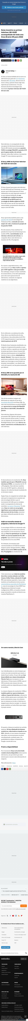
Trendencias (4, 994)
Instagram (16, 915)
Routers (16, 940)
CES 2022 (12, 80)
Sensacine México (18, 1007)
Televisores (9, 766)
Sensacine (16, 975)
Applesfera (4, 970)
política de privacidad (20, 909)
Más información (22, 1019)
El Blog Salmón (17, 994)
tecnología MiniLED (7, 402)
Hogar (3, 932)
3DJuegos (16, 966)
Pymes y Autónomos (19, 996)
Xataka (3, 966)
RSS (19, 915)
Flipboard (18, 60)
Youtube (13, 915)
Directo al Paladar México (7, 1011)
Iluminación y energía (19, 932)
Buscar (26, 953)
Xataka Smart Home (6, 972)
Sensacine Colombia (19, 1009)
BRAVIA (16, 766)
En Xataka (6, 254)
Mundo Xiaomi (5, 974)
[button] (10, 71)
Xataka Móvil (4, 968)
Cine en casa (5, 943)
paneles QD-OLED (6, 220)
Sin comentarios (7, 60)
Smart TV (4, 940)
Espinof (16, 977)
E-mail (21, 60)
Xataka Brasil (4, 1007)
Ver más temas (5, 947)
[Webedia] (5, 960)
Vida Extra (16, 968)
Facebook (13, 60)
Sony (14, 763)
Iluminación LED (18, 937)
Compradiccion (5, 998)
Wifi (15, 943)
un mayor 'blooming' (14, 506)
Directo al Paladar (6, 984)
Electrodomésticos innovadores (18, 928)
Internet (21, 23)
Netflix (4, 23)
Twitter (16, 60)
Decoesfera (4, 996)
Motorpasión (17, 984)
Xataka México (5, 1005)
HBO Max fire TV (15, 894)
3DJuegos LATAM (18, 1005)
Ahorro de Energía (6, 937)
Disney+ (15, 23)
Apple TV (10, 23)
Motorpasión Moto (18, 986)
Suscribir (23, 906)
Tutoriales (4, 934)
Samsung (22, 78)
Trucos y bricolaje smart (20, 934)
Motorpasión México (19, 1011)
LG (25, 23)
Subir (22, 959)
